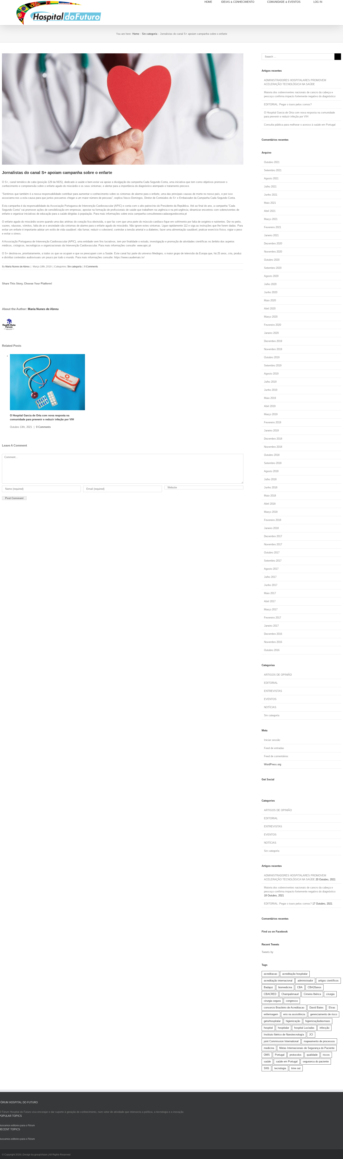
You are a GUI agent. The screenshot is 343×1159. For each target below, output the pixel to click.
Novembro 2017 (273, 544)
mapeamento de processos (319, 1041)
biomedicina (285, 987)
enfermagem (271, 1014)
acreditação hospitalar (294, 973)
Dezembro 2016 (273, 633)
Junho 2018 (270, 487)
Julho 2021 (270, 186)
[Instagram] (266, 787)
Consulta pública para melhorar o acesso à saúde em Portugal (299, 124)
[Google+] (275, 787)
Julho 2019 (270, 381)
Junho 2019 (270, 389)
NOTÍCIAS (270, 707)
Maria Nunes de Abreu (17, 266)
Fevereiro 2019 (272, 422)
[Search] (336, 2)
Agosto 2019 (271, 373)
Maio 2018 (270, 495)
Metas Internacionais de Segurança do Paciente (306, 1048)
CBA (300, 987)
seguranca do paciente (316, 1061)
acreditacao (270, 973)
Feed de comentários (276, 756)
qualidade (312, 1054)
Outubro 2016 (271, 650)
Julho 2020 (270, 284)
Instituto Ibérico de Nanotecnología (284, 1034)
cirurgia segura (272, 1000)
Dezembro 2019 (273, 341)
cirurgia (330, 994)
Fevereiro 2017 (272, 617)
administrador (305, 980)
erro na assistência (294, 1014)
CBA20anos (314, 987)
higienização (293, 1021)
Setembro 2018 (272, 463)
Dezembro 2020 (273, 243)
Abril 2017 (270, 601)
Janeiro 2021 (271, 235)
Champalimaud (290, 994)
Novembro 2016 (273, 641)
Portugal (279, 1054)
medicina (269, 1048)
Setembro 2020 (272, 267)
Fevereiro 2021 (272, 227)
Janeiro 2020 (271, 332)
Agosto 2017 (271, 568)
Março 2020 (270, 316)
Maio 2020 (270, 300)
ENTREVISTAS (273, 690)
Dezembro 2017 (273, 536)
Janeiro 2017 (271, 625)
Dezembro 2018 (273, 438)
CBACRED (270, 994)
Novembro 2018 (273, 446)
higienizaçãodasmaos (317, 1021)
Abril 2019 (270, 406)
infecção (324, 1027)
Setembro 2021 (272, 170)
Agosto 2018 (271, 471)
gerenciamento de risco (323, 1014)
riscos (326, 1054)
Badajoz (268, 987)
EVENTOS (270, 699)
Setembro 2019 (272, 365)
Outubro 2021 (271, 162)
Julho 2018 (270, 479)
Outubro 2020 (271, 259)
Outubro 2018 (271, 454)
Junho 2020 (270, 292)
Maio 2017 (270, 593)
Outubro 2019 (271, 357)
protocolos (296, 1054)
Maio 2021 (270, 202)
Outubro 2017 (271, 552)
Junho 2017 (270, 585)
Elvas (332, 1007)
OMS (267, 1054)
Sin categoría (74, 266)
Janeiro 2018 (271, 528)
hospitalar (283, 1027)
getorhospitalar (272, 1021)
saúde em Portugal (287, 1061)
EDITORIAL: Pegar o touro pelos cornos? (288, 104)
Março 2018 (270, 511)
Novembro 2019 (273, 349)
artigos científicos (328, 980)
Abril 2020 (270, 308)
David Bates (316, 1007)
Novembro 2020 (273, 251)
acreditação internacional (278, 980)
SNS (266, 1068)
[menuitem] (212, 2)
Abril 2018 (270, 503)
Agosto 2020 (271, 276)
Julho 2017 (270, 576)
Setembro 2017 (272, 560)
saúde (267, 1061)
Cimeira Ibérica (312, 994)
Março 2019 (270, 414)
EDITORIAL (271, 682)
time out (296, 1068)
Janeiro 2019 (271, 430)
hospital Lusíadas (304, 1027)
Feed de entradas (274, 748)
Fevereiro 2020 (272, 324)
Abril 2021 (270, 210)
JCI (311, 1034)
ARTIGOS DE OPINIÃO (278, 674)
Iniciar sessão (272, 739)
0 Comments (91, 266)
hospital (268, 1027)
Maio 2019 (270, 398)
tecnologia (280, 1068)
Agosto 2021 (271, 178)
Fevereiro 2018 (272, 520)
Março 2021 (270, 219)
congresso (292, 1000)
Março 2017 (270, 609)
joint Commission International (281, 1041)
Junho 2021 (270, 194)
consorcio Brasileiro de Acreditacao (284, 1007)
